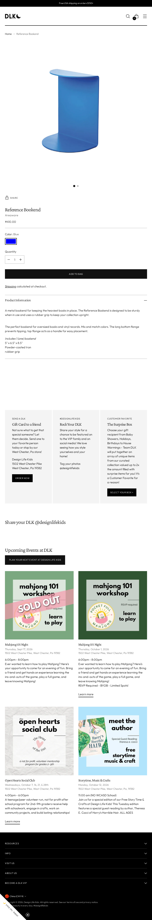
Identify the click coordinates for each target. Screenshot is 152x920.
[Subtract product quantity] (8, 260)
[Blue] (11, 241)
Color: (12, 234)
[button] (13, 907)
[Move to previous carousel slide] (134, 372)
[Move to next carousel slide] (143, 372)
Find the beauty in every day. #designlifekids (26, 905)
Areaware (11, 215)
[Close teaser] (28, 915)
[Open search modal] (128, 16)
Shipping (10, 286)
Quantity (10, 251)
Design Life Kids (31, 902)
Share (14, 197)
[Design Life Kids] (13, 16)
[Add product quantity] (20, 260)
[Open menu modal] (145, 16)
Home (8, 33)
